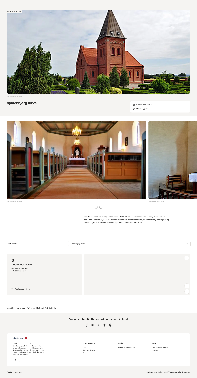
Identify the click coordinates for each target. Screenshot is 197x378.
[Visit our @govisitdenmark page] (104, 325)
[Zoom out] (186, 291)
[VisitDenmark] (20, 338)
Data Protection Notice (154, 372)
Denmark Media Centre (126, 347)
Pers (84, 347)
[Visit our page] (92, 325)
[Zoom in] (186, 285)
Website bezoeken (143, 105)
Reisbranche (87, 353)
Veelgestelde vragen (160, 347)
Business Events (89, 350)
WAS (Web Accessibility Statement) (177, 372)
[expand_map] (186, 258)
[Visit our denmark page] (86, 325)
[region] (137, 274)
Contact (155, 350)
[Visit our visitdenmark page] (98, 325)
